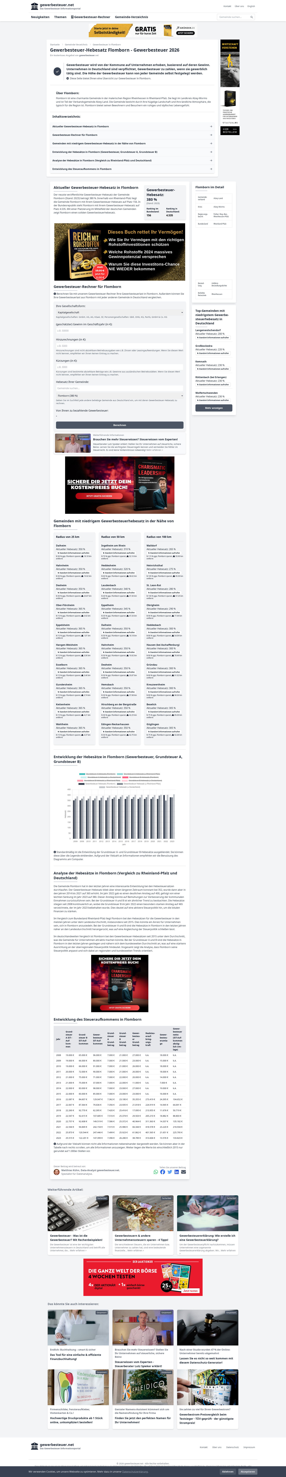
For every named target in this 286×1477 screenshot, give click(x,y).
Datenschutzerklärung (135, 1471)
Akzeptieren (248, 1471)
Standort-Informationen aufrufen (74, 553)
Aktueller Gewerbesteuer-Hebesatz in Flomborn (80, 126)
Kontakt (227, 6)
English (251, 6)
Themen (60, 17)
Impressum (249, 1447)
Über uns (239, 6)
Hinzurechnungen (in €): (71, 339)
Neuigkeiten (40, 17)
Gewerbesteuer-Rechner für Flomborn (74, 135)
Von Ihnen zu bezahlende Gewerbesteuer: (82, 410)
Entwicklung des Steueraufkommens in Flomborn (82, 169)
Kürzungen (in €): (66, 360)
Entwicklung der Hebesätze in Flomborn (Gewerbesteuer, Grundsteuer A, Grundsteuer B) (104, 152)
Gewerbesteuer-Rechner (91, 17)
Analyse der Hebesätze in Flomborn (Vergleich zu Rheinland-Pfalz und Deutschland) (101, 160)
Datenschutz (232, 1447)
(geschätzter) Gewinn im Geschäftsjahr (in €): (84, 324)
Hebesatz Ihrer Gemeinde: (72, 382)
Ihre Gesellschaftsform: (71, 306)
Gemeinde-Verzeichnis (131, 17)
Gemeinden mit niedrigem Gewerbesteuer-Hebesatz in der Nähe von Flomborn (99, 143)
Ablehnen (228, 1471)
